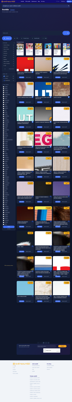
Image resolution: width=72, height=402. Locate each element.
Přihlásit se (63, 1)
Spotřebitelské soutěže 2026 (35, 381)
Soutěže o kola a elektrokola (35, 392)
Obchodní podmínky (36, 365)
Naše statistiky (49, 367)
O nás (14, 367)
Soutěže (22, 1)
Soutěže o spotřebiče (34, 396)
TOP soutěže (27, 1)
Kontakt (14, 369)
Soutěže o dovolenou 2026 (35, 377)
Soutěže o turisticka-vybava (35, 388)
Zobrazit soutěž (28, 77)
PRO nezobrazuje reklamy (8, 265)
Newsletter (15, 371)
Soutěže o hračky (33, 394)
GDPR (33, 371)
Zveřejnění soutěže (50, 365)
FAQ (33, 369)
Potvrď (9, 226)
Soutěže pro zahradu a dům (35, 390)
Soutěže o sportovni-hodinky (35, 386)
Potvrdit (62, 346)
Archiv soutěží (15, 373)
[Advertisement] (36, 22)
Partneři (48, 369)
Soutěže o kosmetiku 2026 (35, 379)
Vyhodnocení (34, 1)
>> (48, 342)
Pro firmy (43, 1)
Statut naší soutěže (35, 367)
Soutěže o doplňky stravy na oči (36, 398)
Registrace (69, 1)
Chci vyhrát (22, 77)
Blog (39, 1)
